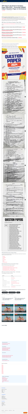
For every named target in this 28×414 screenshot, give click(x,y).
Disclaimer (3, 410)
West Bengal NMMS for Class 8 (5, 360)
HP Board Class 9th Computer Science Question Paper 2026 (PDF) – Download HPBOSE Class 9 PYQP (20, 311)
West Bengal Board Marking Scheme (6, 350)
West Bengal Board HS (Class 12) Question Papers (9, 270)
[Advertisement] (14, 14)
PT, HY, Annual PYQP (4, 379)
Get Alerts (26, 412)
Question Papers (8, 294)
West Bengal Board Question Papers (6, 347)
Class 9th (4, 294)
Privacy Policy (10, 410)
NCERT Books (3, 397)
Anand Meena (3, 10)
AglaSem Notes (4, 377)
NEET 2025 (3, 403)
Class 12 (3, 373)
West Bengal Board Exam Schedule (6, 343)
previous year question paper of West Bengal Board (9, 23)
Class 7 (2, 369)
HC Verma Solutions (4, 398)
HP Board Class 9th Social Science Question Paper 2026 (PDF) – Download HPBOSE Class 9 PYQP (7, 311)
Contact (13, 410)
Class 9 (2, 371)
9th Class (11, 10)
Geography (4, 257)
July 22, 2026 (7, 10)
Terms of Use (6, 410)
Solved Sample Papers (4, 389)
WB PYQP (18, 292)
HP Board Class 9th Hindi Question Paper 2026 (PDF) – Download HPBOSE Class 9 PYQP (20, 320)
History (4, 258)
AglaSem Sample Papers (5, 378)
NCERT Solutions (3, 396)
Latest (2, 405)
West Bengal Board (4, 292)
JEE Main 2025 (3, 402)
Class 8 (2, 370)
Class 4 (2, 367)
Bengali (4, 256)
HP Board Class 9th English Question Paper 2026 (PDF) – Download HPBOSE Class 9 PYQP (7, 320)
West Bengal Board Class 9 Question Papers (8, 266)
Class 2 (2, 365)
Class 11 (3, 372)
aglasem (5, 1)
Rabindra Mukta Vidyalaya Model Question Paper (7, 355)
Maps (2, 381)
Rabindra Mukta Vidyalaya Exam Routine (6, 356)
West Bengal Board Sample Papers (6, 348)
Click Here (20, 37)
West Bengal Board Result (5, 344)
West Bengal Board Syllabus (5, 349)
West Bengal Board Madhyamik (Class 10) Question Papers (10, 267)
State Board (3, 392)
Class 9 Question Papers (14, 281)
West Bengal (12, 294)
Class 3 (2, 366)
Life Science (4, 259)
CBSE (2, 391)
